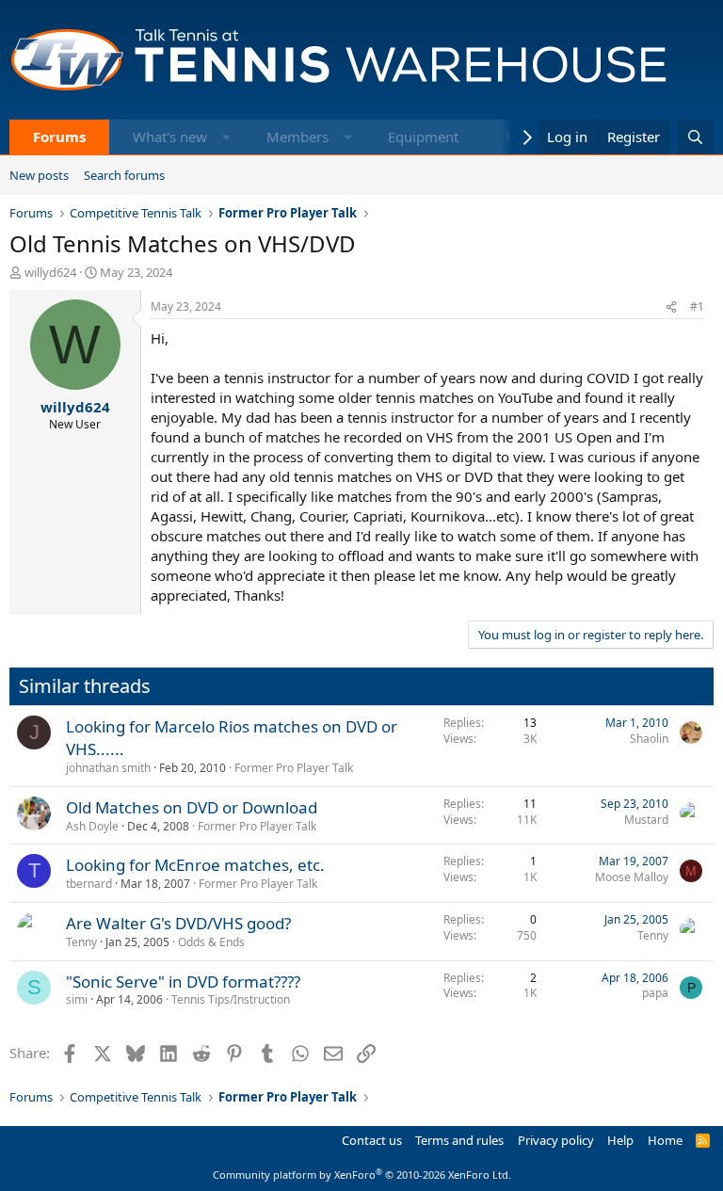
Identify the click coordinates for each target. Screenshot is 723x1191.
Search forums (124, 175)
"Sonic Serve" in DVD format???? (183, 981)
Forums (59, 136)
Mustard (646, 820)
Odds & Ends (211, 942)
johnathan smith (108, 768)
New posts (39, 175)
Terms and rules (459, 1140)
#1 (697, 306)
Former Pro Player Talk (293, 768)
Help (620, 1140)
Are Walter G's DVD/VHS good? (178, 923)
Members (297, 136)
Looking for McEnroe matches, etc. (195, 865)
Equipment (423, 136)
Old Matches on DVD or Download (191, 807)
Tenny (81, 942)
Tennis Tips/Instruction (230, 999)
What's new (170, 136)
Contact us (372, 1140)
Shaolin (649, 739)
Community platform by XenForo (362, 1174)
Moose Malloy (631, 877)
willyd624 (50, 272)
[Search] (695, 137)
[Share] (671, 307)
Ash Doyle (92, 826)
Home (665, 1140)
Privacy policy (556, 1140)
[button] (226, 137)
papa (655, 993)
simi (77, 999)
